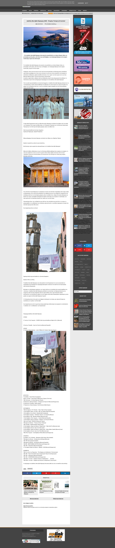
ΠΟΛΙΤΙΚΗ (88, 275)
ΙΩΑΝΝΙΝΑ (24, 10)
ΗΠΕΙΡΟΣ (83, 269)
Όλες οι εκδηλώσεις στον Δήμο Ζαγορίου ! (46, 491)
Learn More (81, 3)
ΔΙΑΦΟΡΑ (76, 267)
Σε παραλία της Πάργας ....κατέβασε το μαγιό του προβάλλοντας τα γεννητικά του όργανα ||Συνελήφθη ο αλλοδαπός (82, 184)
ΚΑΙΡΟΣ (84, 10)
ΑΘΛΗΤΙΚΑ (89, 259)
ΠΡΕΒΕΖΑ (36, 10)
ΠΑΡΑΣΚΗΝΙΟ (82, 275)
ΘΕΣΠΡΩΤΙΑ (42, 10)
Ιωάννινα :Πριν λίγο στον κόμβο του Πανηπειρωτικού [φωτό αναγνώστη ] (85, 197)
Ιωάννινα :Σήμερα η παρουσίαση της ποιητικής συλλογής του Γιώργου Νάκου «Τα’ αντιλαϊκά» (85, 160)
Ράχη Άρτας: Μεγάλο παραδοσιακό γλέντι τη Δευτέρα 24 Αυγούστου (83, 127)
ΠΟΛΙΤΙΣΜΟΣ (77, 277)
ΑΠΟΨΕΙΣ (76, 261)
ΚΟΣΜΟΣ (76, 275)
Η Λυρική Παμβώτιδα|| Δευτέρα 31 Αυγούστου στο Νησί (61, 491)
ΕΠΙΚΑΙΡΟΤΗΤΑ (72, 10)
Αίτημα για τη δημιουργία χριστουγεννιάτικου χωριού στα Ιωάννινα (84, 137)
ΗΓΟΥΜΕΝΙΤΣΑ (77, 269)
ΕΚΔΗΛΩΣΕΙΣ (56, 10)
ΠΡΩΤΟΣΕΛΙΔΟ (77, 280)
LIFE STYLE (77, 259)
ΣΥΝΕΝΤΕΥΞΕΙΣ (77, 283)
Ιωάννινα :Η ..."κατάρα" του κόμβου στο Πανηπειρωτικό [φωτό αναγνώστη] (84, 227)
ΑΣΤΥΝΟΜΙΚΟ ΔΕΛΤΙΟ (79, 264)
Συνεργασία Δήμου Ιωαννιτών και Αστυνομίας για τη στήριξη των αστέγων (84, 206)
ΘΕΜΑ (88, 269)
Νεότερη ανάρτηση (34, 498)
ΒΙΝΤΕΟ (49, 10)
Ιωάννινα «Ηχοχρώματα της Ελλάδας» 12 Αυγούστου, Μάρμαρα (30, 492)
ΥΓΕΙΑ (79, 10)
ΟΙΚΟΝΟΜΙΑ (64, 10)
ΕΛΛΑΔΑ (81, 267)
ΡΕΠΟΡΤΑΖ (84, 280)
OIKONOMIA (83, 259)
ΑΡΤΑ (30, 10)
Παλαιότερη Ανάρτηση (58, 498)
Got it (86, 3)
